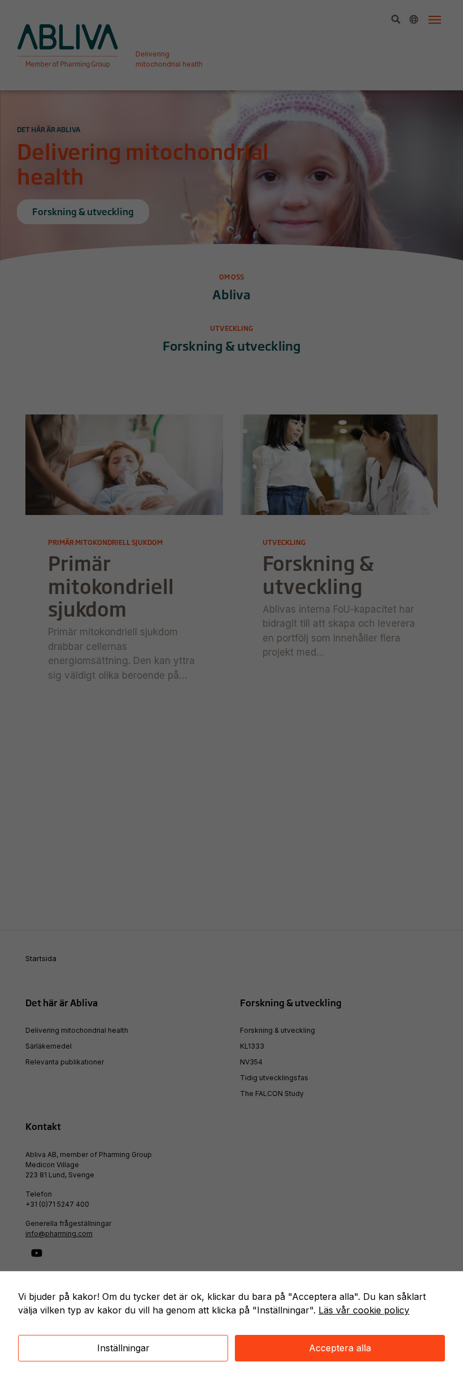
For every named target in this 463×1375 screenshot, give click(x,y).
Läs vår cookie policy (363, 1310)
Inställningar (123, 1348)
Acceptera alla (340, 1348)
